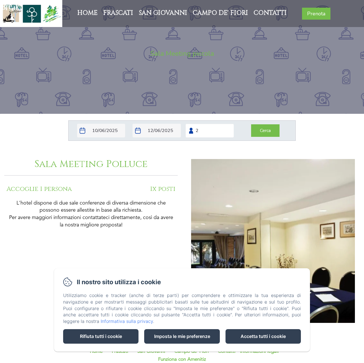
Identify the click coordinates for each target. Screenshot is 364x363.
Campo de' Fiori (220, 13)
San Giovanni (163, 13)
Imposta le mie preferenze (182, 336)
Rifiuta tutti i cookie (101, 336)
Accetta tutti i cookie (263, 336)
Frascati (118, 13)
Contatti (270, 13)
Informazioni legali (259, 351)
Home (87, 13)
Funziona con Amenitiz (182, 359)
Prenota (316, 13)
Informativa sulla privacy (127, 321)
